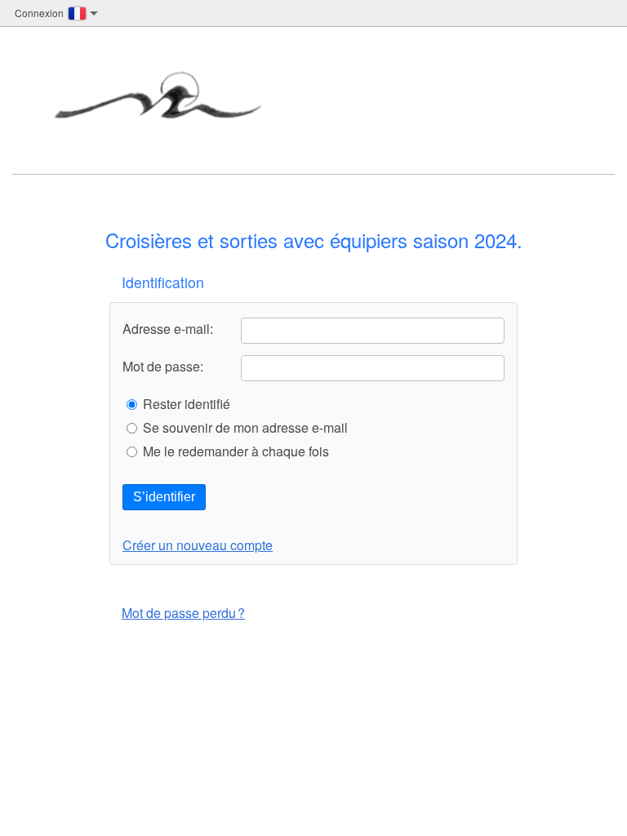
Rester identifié (186, 404)
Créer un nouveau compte (197, 545)
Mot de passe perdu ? (183, 612)
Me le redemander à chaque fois (236, 451)
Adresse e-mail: (167, 329)
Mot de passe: (162, 366)
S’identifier (164, 497)
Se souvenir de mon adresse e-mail (245, 427)
